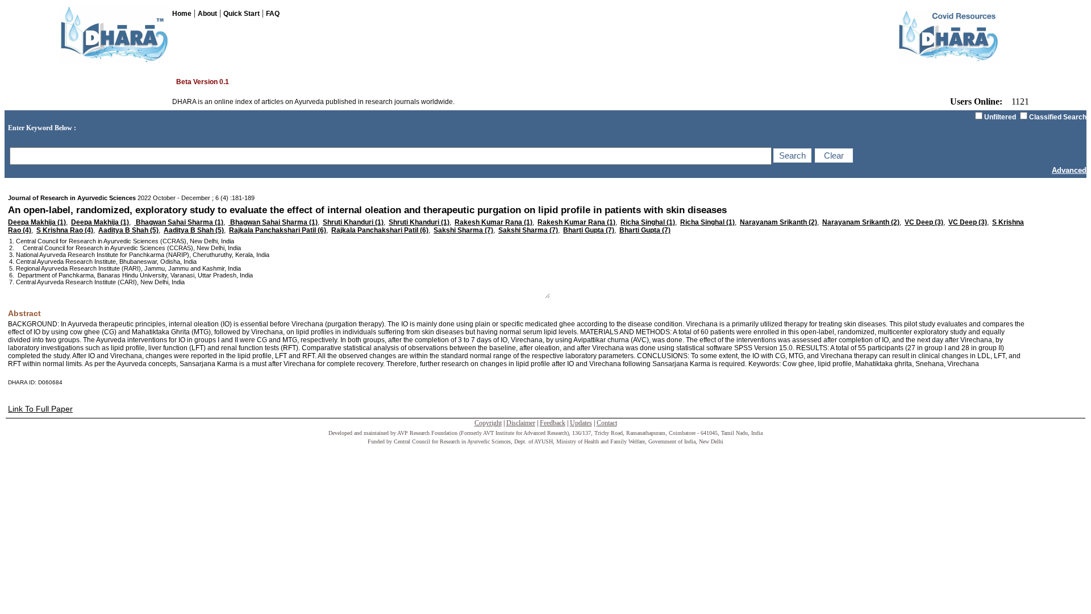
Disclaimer (520, 423)
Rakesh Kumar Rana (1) (493, 222)
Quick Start (241, 14)
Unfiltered (1000, 117)
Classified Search (1057, 117)
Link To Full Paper (40, 408)
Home (181, 14)
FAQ (273, 14)
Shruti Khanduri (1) (353, 222)
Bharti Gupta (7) (588, 230)
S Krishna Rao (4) (64, 230)
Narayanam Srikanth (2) (778, 222)
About (207, 14)
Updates (581, 423)
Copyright (488, 423)
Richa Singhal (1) (648, 222)
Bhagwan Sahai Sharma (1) (178, 222)
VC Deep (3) (924, 222)
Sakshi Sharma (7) (463, 230)
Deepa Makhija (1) (37, 222)
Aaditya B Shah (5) (128, 230)
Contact (607, 423)
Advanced (1069, 170)
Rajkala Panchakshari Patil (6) (277, 230)
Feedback (552, 423)
